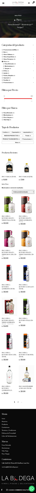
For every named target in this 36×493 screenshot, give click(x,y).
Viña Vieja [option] (7, 120)
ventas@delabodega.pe (10, 467)
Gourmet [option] (6, 78)
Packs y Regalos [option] (9, 75)
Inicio (16, 15)
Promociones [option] (8, 82)
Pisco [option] (6, 61)
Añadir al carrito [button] (9, 174)
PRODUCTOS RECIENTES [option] (11, 139)
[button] (3, 3)
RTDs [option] (6, 71)
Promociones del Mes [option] (10, 50)
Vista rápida (5, 174)
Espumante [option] (16, 132)
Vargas (19, 27)
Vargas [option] (8, 68)
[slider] (4, 99)
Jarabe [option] (6, 73)
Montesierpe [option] (9, 66)
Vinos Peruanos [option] (9, 59)
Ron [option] (5, 52)
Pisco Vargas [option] (8, 117)
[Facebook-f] (1, 490)
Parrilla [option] (6, 80)
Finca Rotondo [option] (10, 64)
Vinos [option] (17, 142)
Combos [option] (6, 132)
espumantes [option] (27, 132)
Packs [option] (28, 135)
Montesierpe (27, 25)
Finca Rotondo (13, 25)
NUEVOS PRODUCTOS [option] (11, 135)
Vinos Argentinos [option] (9, 57)
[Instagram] (7, 490)
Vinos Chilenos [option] (8, 54)
